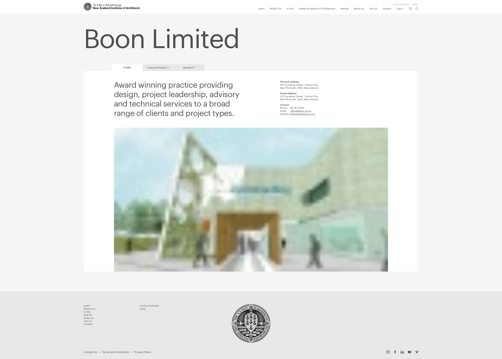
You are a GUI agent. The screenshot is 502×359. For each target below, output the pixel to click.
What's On (275, 8)
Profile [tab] (127, 67)
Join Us (373, 8)
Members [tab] (189, 67)
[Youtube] (409, 352)
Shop (414, 4)
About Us (359, 8)
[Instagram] (388, 352)
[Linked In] (402, 352)
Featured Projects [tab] (158, 67)
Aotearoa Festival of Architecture (317, 8)
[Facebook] (395, 352)
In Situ (290, 8)
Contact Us (90, 352)
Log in (400, 8)
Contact (387, 8)
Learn (261, 8)
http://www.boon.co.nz (302, 114)
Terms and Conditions (115, 352)
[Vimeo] (416, 352)
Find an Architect (401, 4)
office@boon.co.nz (301, 111)
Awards (344, 8)
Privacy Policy (142, 352)
